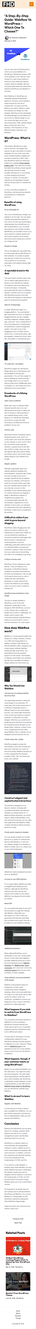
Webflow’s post (15, 1046)
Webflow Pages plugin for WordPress (17, 1086)
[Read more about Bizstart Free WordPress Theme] (18, 1281)
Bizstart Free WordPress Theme (17, 1294)
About (18, 1313)
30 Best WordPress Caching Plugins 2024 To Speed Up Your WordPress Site (18, 1261)
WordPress (19, 1267)
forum (27, 965)
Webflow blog (19, 965)
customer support (10, 970)
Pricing (18, 1318)
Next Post (18, 1223)
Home (18, 1311)
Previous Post (18, 1219)
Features (18, 1316)
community (8, 968)
